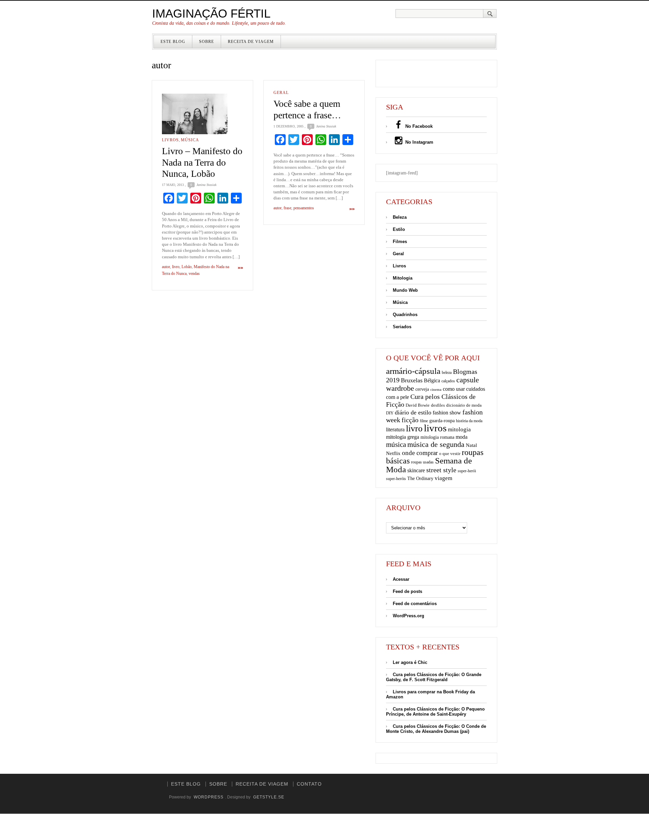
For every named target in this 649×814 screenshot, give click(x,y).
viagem (443, 478)
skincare (416, 470)
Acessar (401, 579)
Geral (281, 92)
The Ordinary (420, 478)
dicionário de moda (464, 405)
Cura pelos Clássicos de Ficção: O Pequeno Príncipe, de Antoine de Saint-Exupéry (435, 712)
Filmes (400, 241)
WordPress (208, 797)
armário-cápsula (413, 371)
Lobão (187, 266)
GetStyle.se (268, 797)
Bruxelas (412, 380)
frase (287, 208)
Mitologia (402, 278)
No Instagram (418, 142)
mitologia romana (437, 437)
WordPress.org (408, 615)
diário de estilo (413, 412)
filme (424, 420)
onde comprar (420, 452)
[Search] (490, 13)
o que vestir (449, 453)
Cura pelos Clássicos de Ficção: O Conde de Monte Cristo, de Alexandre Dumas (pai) (436, 729)
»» (240, 267)
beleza (447, 372)
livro (175, 266)
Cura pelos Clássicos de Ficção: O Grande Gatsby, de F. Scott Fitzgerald (433, 677)
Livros (170, 140)
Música (190, 140)
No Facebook (418, 126)
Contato (309, 784)
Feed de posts (407, 591)
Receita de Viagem (251, 41)
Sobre (206, 41)
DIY (389, 412)
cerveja (422, 389)
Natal (471, 445)
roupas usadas (422, 462)
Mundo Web (405, 290)
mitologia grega (402, 437)
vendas (194, 273)
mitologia (459, 429)
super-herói (467, 471)
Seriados (402, 326)
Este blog (173, 41)
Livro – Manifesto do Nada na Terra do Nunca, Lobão (202, 162)
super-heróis (396, 479)
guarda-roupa (442, 420)
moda (461, 437)
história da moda (469, 420)
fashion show (447, 412)
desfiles (438, 405)
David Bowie (418, 405)
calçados (448, 381)
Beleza (400, 217)
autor (166, 266)
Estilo (399, 229)
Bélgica (432, 380)
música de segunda (435, 444)
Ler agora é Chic (410, 662)
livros (435, 428)
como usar (454, 389)
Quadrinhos (405, 314)
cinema (435, 389)
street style (441, 470)
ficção (410, 420)
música (396, 444)
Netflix (393, 453)
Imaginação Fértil (211, 13)
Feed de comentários (415, 603)
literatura (395, 429)
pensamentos (303, 208)
